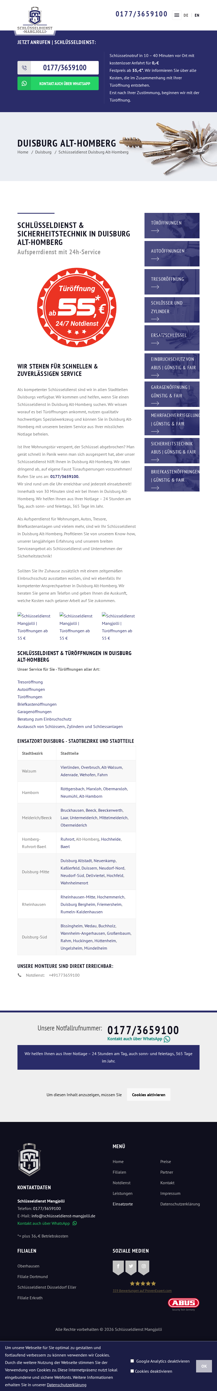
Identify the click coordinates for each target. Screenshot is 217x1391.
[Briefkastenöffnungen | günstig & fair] (172, 478)
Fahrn (102, 774)
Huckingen (83, 940)
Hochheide (111, 839)
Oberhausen (28, 1266)
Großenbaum (118, 933)
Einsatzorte (123, 1203)
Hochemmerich (110, 896)
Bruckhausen (72, 810)
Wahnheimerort (74, 882)
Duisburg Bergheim (78, 904)
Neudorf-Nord (111, 868)
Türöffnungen (29, 696)
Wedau (90, 925)
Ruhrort (67, 839)
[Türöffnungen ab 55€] (34, 19)
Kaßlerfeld (70, 868)
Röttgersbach (72, 788)
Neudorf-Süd (72, 875)
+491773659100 (64, 975)
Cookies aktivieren (148, 1094)
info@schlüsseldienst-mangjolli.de (63, 1215)
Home (118, 1161)
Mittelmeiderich (113, 817)
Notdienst (121, 1182)
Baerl (65, 846)
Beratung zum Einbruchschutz (44, 719)
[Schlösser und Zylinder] (172, 309)
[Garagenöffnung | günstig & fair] (172, 393)
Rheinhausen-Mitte (78, 896)
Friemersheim (109, 904)
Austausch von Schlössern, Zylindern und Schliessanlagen (70, 726)
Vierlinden (70, 767)
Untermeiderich (83, 817)
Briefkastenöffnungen (37, 704)
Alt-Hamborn (90, 796)
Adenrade (69, 774)
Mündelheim (95, 948)
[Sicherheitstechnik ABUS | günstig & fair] (172, 450)
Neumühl (69, 796)
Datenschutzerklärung (180, 1203)
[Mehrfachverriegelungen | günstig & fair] (172, 421)
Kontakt (167, 1182)
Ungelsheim (71, 948)
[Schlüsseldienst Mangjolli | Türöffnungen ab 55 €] (34, 627)
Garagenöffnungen (34, 711)
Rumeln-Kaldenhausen (82, 911)
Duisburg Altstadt (76, 860)
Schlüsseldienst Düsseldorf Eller (46, 1287)
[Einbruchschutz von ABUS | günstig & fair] (172, 365)
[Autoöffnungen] (172, 253)
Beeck (91, 810)
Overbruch (90, 767)
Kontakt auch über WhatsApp (47, 1223)
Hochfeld (115, 875)
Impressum (170, 1193)
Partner (166, 1172)
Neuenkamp (105, 860)
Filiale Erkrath (30, 1297)
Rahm (66, 940)
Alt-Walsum (111, 767)
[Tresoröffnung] (172, 281)
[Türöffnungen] (172, 225)
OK (204, 1366)
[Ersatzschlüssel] (172, 337)
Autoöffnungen (31, 689)
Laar (64, 817)
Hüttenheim (105, 940)
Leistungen (123, 1193)
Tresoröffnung (30, 681)
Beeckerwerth (110, 810)
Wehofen (88, 774)
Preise (165, 1161)
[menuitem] (186, 15)
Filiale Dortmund (32, 1276)
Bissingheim (72, 925)
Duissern (89, 868)
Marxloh (93, 788)
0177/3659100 (142, 14)
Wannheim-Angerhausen (83, 933)
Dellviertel (95, 875)
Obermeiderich (74, 825)
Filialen (119, 1172)
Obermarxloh (115, 788)
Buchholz (106, 925)
